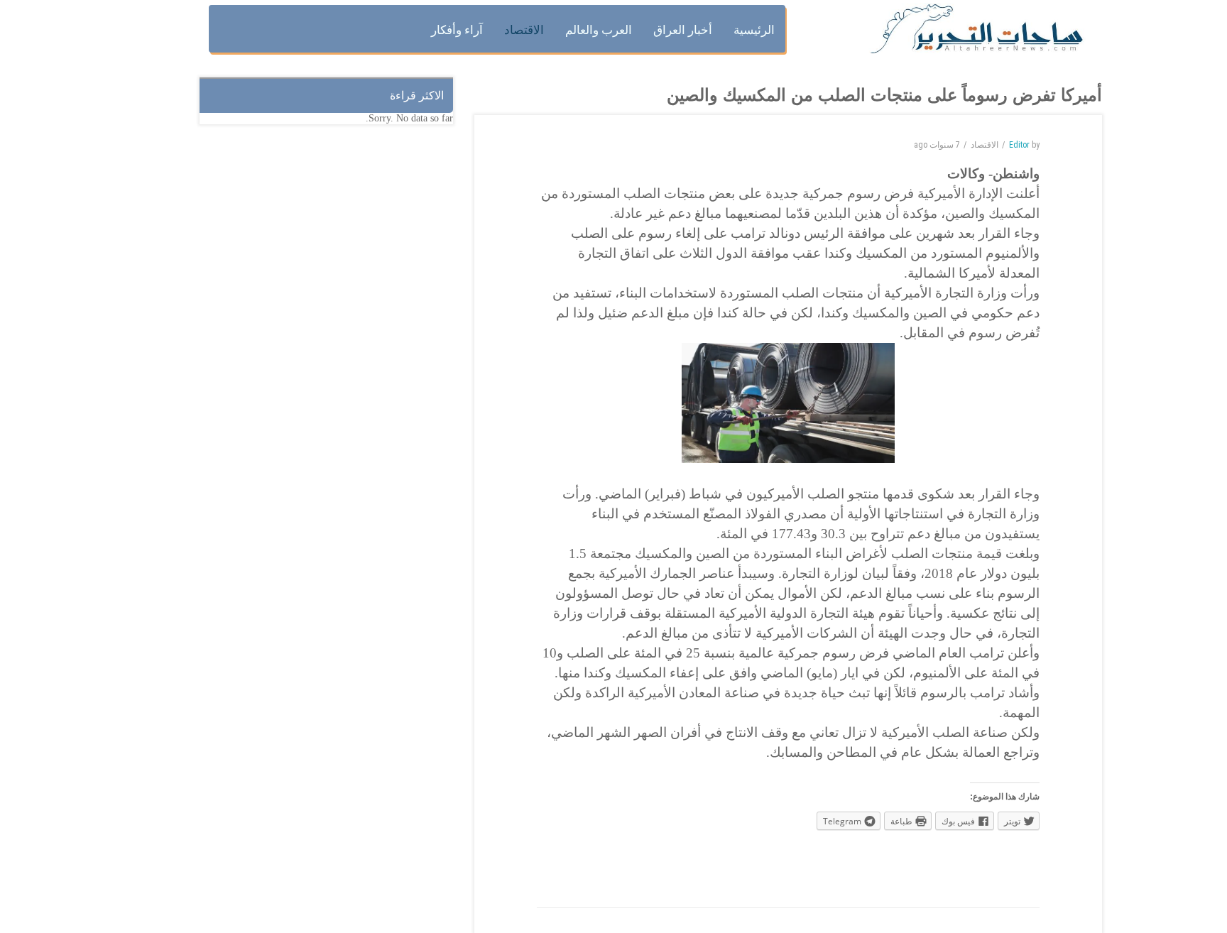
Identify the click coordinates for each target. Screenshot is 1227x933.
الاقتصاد (984, 145)
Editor (1019, 145)
